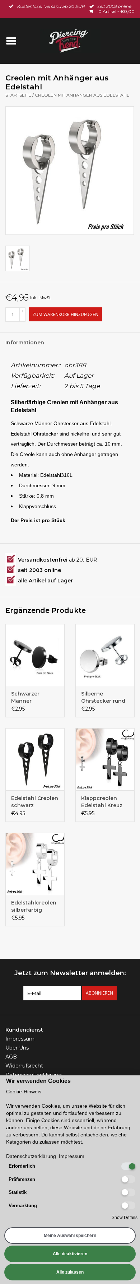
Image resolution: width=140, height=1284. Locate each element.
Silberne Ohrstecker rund (103, 697)
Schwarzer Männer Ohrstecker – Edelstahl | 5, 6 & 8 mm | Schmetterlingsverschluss (35, 697)
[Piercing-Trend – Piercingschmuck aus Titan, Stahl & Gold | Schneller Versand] (81, 40)
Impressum (19, 1039)
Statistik (18, 1192)
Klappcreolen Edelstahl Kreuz (101, 802)
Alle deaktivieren (70, 1253)
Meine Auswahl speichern (70, 1235)
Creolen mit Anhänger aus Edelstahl (82, 95)
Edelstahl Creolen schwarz (34, 802)
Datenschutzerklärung (33, 1075)
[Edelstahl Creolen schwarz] (35, 759)
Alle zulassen (70, 1272)
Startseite (18, 95)
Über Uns (17, 1048)
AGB (11, 1056)
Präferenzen (22, 1179)
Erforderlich (22, 1166)
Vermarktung (23, 1205)
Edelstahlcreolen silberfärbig (33, 906)
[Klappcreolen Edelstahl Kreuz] (105, 759)
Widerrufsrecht (24, 1065)
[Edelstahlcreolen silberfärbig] (35, 864)
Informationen (24, 342)
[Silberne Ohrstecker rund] (105, 655)
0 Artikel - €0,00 (116, 11)
